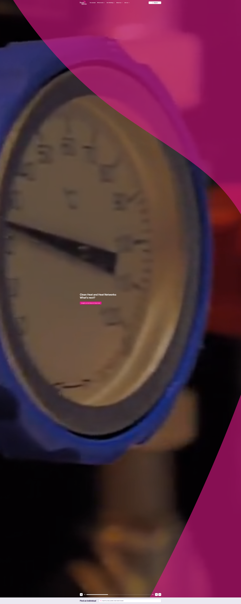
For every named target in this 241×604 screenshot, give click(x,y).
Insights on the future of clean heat (90, 303)
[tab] (97, 594)
